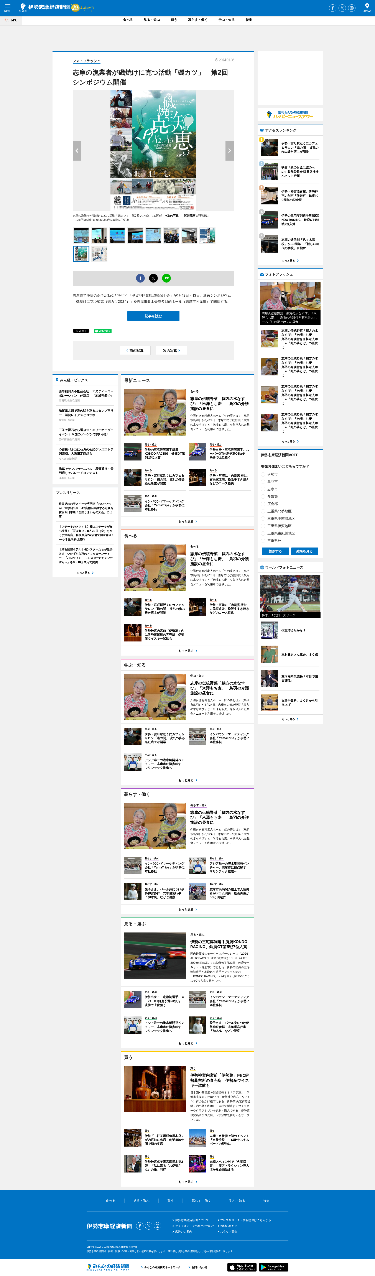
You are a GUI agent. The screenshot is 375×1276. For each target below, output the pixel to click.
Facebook (332, 8)
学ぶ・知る (227, 20)
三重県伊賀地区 (279, 526)
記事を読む (153, 316)
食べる (128, 20)
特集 (249, 20)
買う (174, 20)
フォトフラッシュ (86, 61)
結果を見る (304, 551)
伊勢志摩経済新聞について (192, 1220)
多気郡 (272, 496)
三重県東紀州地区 (281, 533)
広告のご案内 (183, 1231)
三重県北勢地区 (279, 511)
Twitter (342, 8)
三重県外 (274, 541)
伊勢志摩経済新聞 (44, 7)
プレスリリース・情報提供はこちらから (245, 1220)
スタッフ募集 (228, 1231)
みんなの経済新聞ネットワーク (108, 1267)
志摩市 (272, 489)
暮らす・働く (198, 20)
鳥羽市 (272, 481)
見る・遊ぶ (152, 20)
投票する (275, 551)
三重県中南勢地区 (281, 518)
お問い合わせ (228, 1226)
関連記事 (190, 215)
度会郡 (272, 504)
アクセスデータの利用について (195, 1226)
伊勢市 (272, 474)
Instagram (351, 8)
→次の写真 (173, 215)
